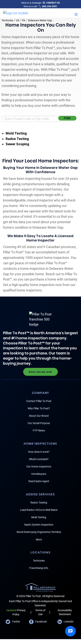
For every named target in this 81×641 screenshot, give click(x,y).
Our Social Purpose (39, 423)
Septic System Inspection (38, 524)
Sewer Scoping (17, 144)
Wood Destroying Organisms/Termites (39, 531)
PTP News (39, 430)
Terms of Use (40, 612)
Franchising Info (38, 568)
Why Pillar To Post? (39, 408)
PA (23, 20)
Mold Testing (16, 133)
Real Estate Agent (38, 481)
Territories (7, 20)
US (17, 20)
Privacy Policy (16, 612)
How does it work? (39, 451)
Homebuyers (38, 473)
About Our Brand (39, 415)
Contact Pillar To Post (38, 401)
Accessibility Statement (65, 612)
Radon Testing (17, 139)
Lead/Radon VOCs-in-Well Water (39, 509)
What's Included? (39, 459)
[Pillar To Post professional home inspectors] (15, 12)
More (39, 539)
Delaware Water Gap (40, 20)
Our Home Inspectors (38, 466)
